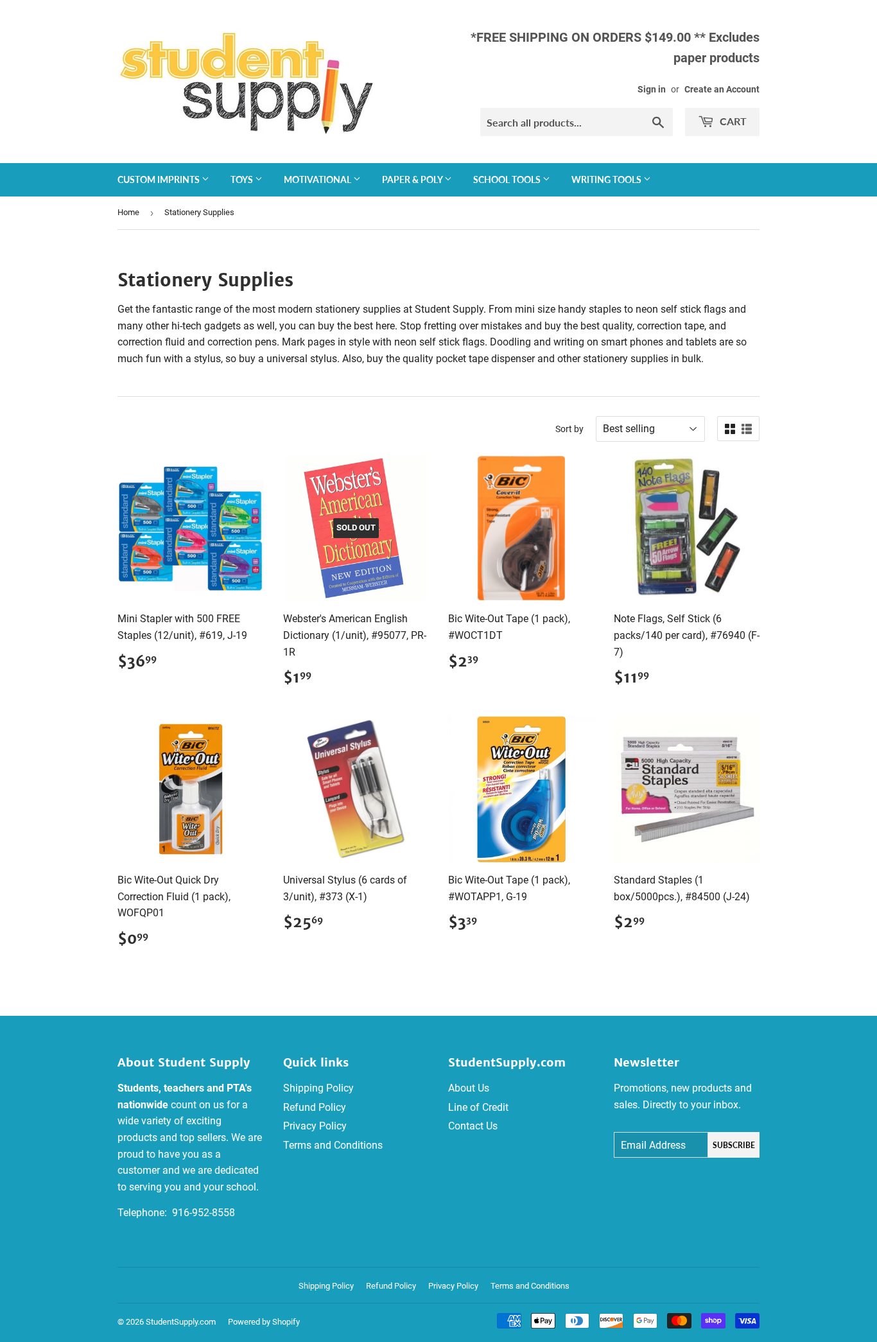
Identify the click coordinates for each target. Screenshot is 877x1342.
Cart (732, 121)
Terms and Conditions (333, 1145)
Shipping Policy (318, 1088)
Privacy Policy (315, 1126)
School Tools (508, 179)
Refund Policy (314, 1107)
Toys (242, 179)
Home (128, 212)
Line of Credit (478, 1107)
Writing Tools (607, 179)
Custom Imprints (159, 179)
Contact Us (473, 1126)
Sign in (652, 89)
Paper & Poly (413, 179)
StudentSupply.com (181, 1322)
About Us (468, 1088)
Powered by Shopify (264, 1322)
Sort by (569, 429)
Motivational (318, 179)
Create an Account (722, 89)
